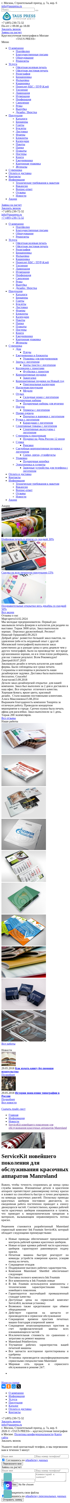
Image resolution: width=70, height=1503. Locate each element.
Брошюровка (24, 76)
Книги (20, 157)
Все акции (7, 612)
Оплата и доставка (20, 173)
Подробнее (8, 1074)
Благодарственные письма (32, 54)
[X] (19, 1386)
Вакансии (22, 186)
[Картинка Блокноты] (23, 1040)
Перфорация (23, 99)
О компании (16, 48)
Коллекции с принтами (30, 368)
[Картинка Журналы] (23, 976)
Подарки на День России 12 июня (44, 438)
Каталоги (21, 118)
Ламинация (23, 92)
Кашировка (23, 83)
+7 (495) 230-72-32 (12, 217)
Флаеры (20, 134)
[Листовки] (23, 944)
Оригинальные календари (39, 384)
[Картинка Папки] (23, 912)
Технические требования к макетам (37, 182)
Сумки (20, 442)
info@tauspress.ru (11, 6)
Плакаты (21, 150)
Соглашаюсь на (27, 1460)
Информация (17, 179)
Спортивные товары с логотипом (36, 425)
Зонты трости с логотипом (39, 365)
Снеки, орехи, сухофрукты (39, 454)
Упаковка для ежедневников (40, 358)
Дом (18, 348)
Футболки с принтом (36, 371)
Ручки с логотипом (27, 419)
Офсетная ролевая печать (31, 67)
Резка (19, 105)
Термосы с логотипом (36, 409)
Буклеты (21, 128)
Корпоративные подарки (31, 374)
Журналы (21, 166)
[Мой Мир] (13, 1386)
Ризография (23, 73)
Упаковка (21, 458)
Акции (13, 198)
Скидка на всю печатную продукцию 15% (27, 572)
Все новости (9, 1102)
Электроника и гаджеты (30, 464)
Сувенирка (15, 169)
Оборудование (25, 57)
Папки (20, 147)
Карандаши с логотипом (38, 422)
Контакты (15, 176)
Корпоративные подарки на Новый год (40, 381)
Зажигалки (29, 377)
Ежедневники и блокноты (32, 355)
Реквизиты (22, 60)
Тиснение (22, 89)
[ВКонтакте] (3, 1386)
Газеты (20, 125)
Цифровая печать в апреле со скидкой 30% (27, 539)
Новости (21, 195)
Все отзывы (8, 718)
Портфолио (23, 51)
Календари (22, 141)
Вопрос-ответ (24, 189)
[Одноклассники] (8, 1386)
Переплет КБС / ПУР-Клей (32, 86)
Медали (27, 390)
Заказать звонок (11, 29)
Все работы (8, 1043)
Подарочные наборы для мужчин (43, 403)
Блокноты (22, 137)
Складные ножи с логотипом (41, 397)
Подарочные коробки (36, 461)
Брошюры (22, 121)
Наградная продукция (29, 387)
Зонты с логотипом (27, 361)
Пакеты (20, 144)
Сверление (22, 102)
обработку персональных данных (45, 1496)
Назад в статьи (10, 1382)
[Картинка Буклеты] (23, 817)
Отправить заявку (12, 1499)
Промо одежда (25, 413)
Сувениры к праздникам (31, 435)
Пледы (27, 352)
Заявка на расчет (11, 32)
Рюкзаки (28, 445)
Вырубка (21, 109)
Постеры (21, 153)
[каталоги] (23, 753)
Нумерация (23, 96)
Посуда (20, 406)
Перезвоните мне (12, 1463)
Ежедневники (24, 160)
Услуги (13, 64)
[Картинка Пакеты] (23, 849)
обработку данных (36, 1460)
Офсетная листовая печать (32, 70)
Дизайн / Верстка (26, 112)
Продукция (15, 115)
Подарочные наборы (28, 400)
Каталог (13, 1405)
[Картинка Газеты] (23, 785)
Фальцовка (22, 80)
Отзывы (21, 192)
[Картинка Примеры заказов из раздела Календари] (23, 880)
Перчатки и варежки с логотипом (43, 416)
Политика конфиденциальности (34, 1434)
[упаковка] (23, 1008)
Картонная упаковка (28, 163)
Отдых (20, 393)
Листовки (22, 131)
